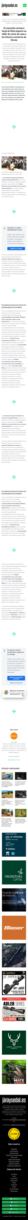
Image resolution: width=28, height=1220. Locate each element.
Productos (14, 1184)
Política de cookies (14, 1163)
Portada (4, 19)
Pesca (14, 1182)
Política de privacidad (14, 1159)
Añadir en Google (16, 248)
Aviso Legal (14, 1157)
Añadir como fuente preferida (16, 678)
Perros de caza (14, 1189)
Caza (14, 1176)
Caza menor (14, 1180)
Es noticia (14, 1174)
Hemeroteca (14, 1191)
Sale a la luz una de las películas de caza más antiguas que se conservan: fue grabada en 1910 (20, 802)
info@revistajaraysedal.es (18, 1125)
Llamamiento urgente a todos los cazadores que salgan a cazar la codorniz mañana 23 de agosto (20, 820)
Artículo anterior (14, 756)
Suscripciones (14, 1151)
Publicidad (14, 1149)
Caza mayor (14, 1178)
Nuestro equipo (14, 1153)
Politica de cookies (14, 1161)
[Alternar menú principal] (25, 5)
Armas (14, 1187)
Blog (9, 19)
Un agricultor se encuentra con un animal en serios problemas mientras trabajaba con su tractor (7, 802)
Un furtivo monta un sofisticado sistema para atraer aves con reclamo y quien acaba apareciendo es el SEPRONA (7, 784)
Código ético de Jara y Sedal (14, 1155)
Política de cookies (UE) (14, 1166)
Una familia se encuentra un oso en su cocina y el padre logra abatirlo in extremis (20, 783)
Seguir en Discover (16, 683)
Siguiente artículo (14, 760)
